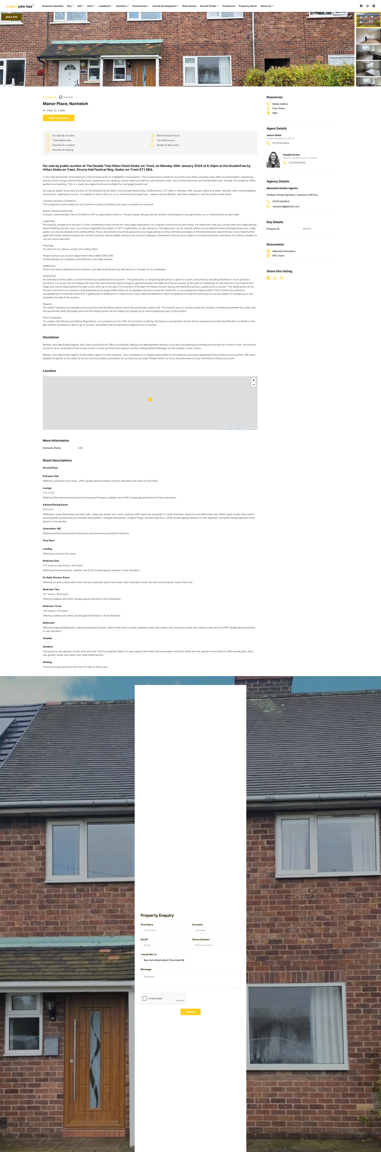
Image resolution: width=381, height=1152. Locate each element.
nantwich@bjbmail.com (286, 206)
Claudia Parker (291, 154)
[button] (70, 5)
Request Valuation (53, 5)
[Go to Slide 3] (368, 52)
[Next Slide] (351, 49)
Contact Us (228, 5)
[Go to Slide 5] (368, 84)
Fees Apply (68, 97)
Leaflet (222, 429)
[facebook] (361, 6)
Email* (144, 939)
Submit (190, 1011)
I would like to (149, 954)
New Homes (189, 5)
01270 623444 (281, 143)
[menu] (157, 5)
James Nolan (274, 135)
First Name (147, 924)
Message (146, 969)
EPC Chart (278, 255)
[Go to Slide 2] (368, 36)
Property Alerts (248, 5)
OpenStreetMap (247, 429)
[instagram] (367, 6)
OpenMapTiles (237, 429)
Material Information (284, 251)
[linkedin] (373, 6)
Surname (197, 924)
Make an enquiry (58, 117)
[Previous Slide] (3, 49)
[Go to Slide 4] (368, 68)
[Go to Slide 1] (368, 19)
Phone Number (201, 939)
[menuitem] (52, 5)
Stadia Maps (229, 429)
